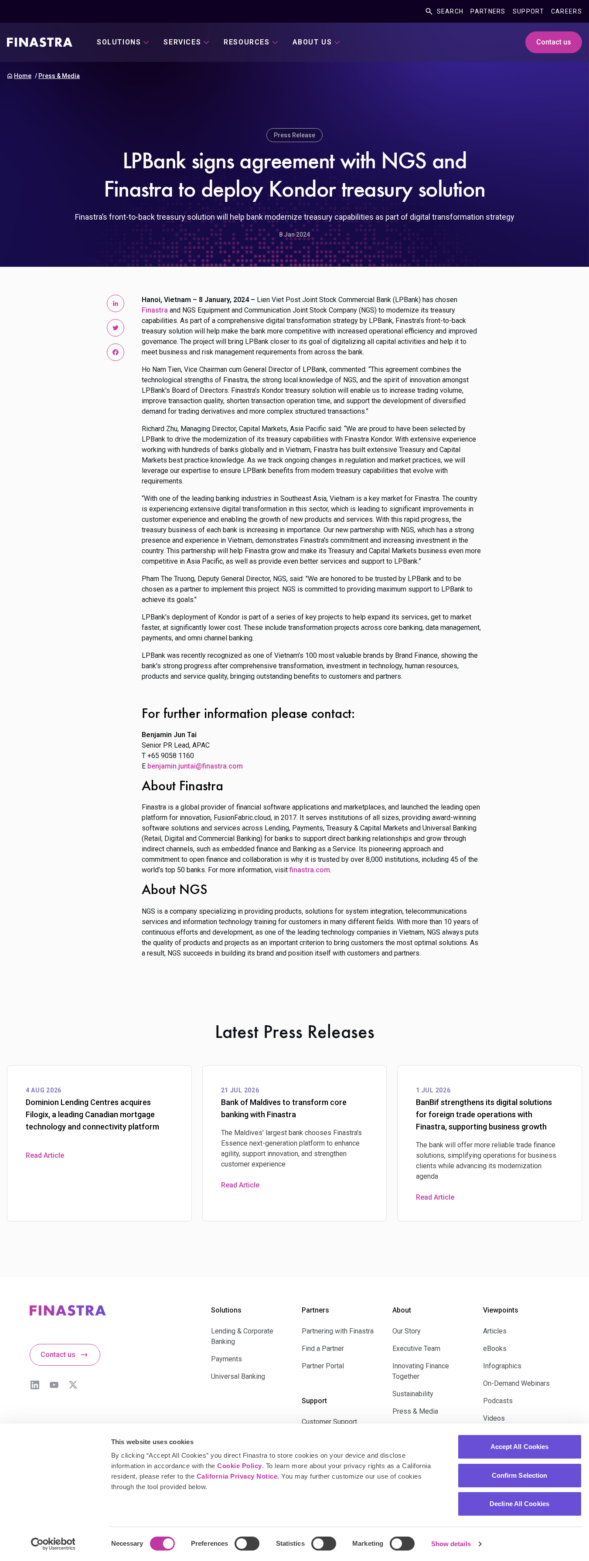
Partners (487, 11)
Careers (566, 11)
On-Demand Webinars (516, 1383)
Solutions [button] (119, 42)
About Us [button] (312, 42)
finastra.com (309, 870)
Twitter (73, 1385)
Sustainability (412, 1394)
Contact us (553, 42)
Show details (451, 1543)
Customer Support (329, 1422)
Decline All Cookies (519, 1503)
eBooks (495, 1348)
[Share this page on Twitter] (115, 328)
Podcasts (498, 1401)
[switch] (247, 1544)
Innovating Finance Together (420, 1371)
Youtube (54, 1385)
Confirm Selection (520, 1475)
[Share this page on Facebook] (115, 352)
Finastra (155, 310)
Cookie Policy (239, 1465)
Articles (495, 1331)
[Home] (39, 42)
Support (528, 11)
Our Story (406, 1331)
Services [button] (182, 42)
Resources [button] (246, 42)
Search (450, 11)
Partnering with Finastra (338, 1331)
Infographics (502, 1366)
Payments (226, 1359)
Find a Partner (323, 1348)
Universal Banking (238, 1376)
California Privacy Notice (237, 1476)
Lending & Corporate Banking (242, 1336)
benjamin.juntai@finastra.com (195, 766)
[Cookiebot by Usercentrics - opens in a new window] (53, 1544)
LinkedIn (35, 1385)
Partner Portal (323, 1366)
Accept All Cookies (519, 1446)
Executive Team (416, 1348)
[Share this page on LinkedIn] (115, 303)
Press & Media (59, 75)
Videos (494, 1418)
